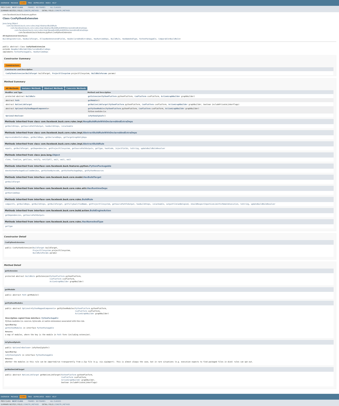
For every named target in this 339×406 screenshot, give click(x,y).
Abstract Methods (53, 88)
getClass (27, 159)
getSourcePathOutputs (82, 148)
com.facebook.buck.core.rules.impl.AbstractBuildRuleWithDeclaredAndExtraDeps (49, 28)
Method (35, 11)
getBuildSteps (12, 126)
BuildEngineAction (12, 39)
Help (54, 3)
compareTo (10, 204)
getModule (92, 100)
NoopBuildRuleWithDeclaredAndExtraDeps (30, 49)
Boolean (19, 116)
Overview (5, 3)
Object (56, 155)
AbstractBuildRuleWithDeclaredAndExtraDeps (110, 132)
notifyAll (47, 159)
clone (7, 159)
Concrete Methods (76, 88)
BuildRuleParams (99, 73)
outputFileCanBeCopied (177, 204)
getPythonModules (96, 108)
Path (17, 100)
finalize (17, 159)
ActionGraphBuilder (170, 96)
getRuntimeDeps (12, 193)
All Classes (55, 7)
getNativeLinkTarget (98, 104)
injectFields (121, 148)
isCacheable (67, 126)
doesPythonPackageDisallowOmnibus (22, 171)
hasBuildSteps (52, 126)
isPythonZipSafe (96, 116)
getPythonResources (94, 171)
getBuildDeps (37, 137)
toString (134, 148)
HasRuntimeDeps (101, 39)
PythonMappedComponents (36, 108)
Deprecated (39, 3)
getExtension (94, 96)
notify (37, 159)
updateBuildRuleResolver (153, 148)
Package (14, 3)
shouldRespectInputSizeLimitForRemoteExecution (214, 204)
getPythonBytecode (50, 171)
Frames (31, 7)
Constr (27, 11)
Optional (19, 108)
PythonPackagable (147, 39)
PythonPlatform (109, 96)
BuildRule (115, 39)
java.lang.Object (10, 23)
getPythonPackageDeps (71, 171)
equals (8, 148)
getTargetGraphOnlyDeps (75, 137)
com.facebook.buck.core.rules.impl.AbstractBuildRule (32, 26)
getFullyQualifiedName (75, 204)
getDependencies (38, 148)
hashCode (109, 148)
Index (48, 3)
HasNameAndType (129, 39)
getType (99, 148)
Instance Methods (31, 88)
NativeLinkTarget (23, 104)
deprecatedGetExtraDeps (16, 137)
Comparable (163, 39)
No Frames (40, 7)
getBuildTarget (21, 148)
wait (56, 159)
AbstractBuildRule (93, 144)
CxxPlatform (140, 96)
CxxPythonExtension (15, 73)
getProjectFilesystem (59, 148)
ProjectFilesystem (61, 73)
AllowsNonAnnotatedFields (52, 39)
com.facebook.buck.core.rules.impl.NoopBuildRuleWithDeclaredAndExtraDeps (51, 30)
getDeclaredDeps (53, 137)
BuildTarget (31, 73)
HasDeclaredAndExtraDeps (79, 39)
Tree (30, 3)
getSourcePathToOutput (32, 126)
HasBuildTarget (30, 39)
